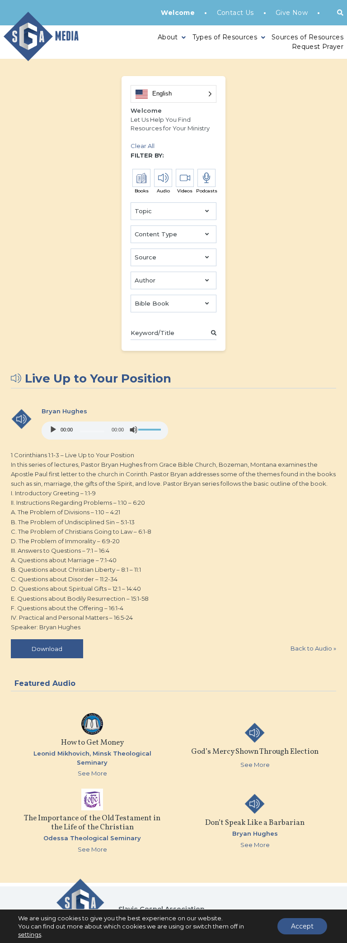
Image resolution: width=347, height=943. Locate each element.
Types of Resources (224, 37)
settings (29, 934)
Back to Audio (313, 648)
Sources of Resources (307, 37)
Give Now (292, 13)
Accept (302, 926)
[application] (105, 430)
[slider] (151, 429)
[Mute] (134, 430)
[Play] (53, 430)
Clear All (143, 145)
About (168, 37)
